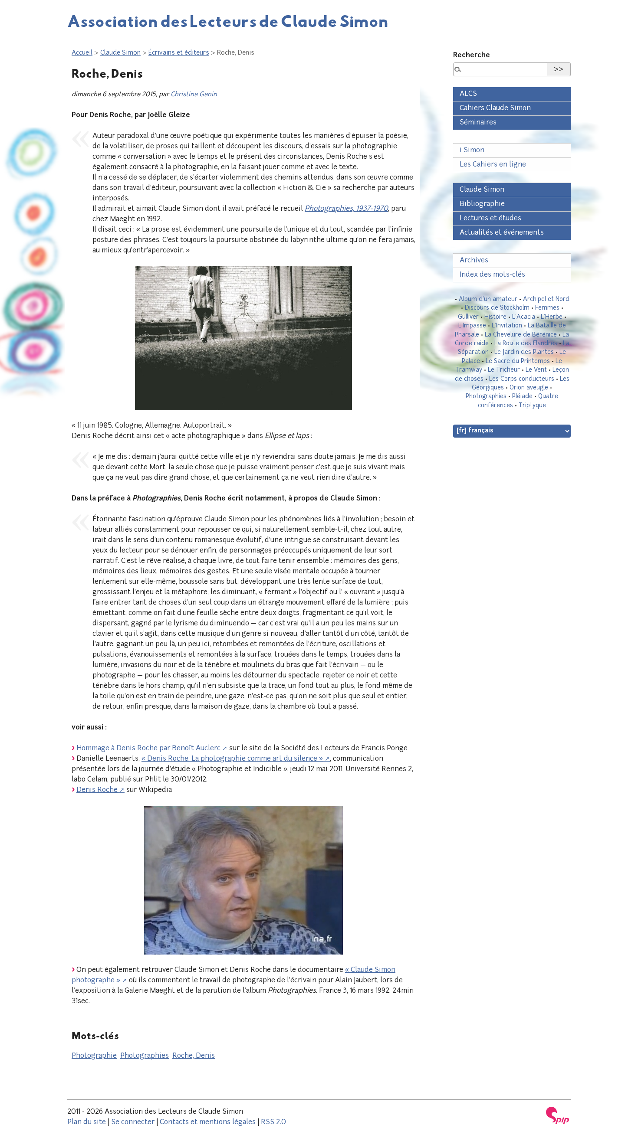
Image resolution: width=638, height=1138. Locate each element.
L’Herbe (551, 317)
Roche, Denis (193, 1056)
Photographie (94, 1056)
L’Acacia (523, 317)
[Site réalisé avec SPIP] (558, 1115)
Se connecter (133, 1122)
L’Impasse (472, 326)
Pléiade (522, 396)
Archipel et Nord (546, 299)
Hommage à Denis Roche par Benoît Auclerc (148, 748)
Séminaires (478, 122)
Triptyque (532, 406)
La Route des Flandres (525, 344)
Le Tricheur (504, 370)
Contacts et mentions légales (208, 1122)
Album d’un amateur (488, 299)
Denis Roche (97, 790)
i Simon (472, 150)
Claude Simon (120, 53)
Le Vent (536, 370)
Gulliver (468, 317)
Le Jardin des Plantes (524, 352)
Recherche (471, 55)
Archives (474, 260)
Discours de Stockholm (497, 308)
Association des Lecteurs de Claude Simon (227, 21)
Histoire (495, 317)
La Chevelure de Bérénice (521, 335)
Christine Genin (194, 95)
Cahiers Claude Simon (495, 108)
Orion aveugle (529, 388)
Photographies (144, 1056)
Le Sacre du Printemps (518, 361)
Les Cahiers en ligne (493, 164)
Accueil (82, 53)
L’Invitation (507, 326)
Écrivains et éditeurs (178, 53)
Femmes (547, 308)
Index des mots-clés (492, 274)
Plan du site (86, 1122)
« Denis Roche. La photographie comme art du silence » (232, 758)
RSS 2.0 (273, 1122)
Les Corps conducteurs (521, 379)
